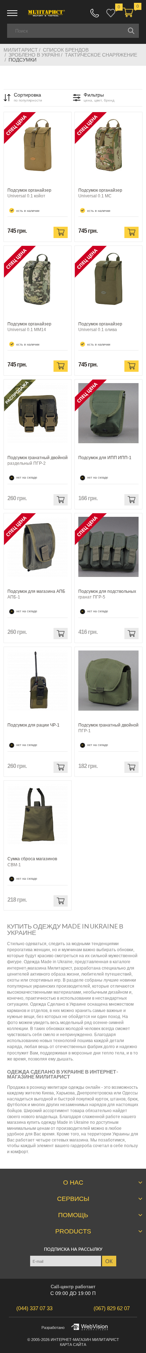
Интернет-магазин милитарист (85, 1339)
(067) (112, 1308)
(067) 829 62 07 (94, 13)
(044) (34, 1308)
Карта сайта (73, 1344)
